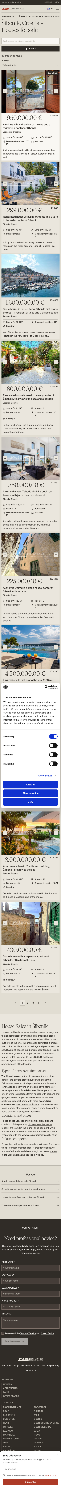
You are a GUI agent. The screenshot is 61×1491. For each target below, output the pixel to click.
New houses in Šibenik (27, 1104)
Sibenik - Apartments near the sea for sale (23, 1189)
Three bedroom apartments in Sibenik (21, 1205)
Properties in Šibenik (12, 1144)
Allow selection (30, 793)
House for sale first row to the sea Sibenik (22, 1197)
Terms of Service (28, 1333)
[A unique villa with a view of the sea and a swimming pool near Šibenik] (30, 115)
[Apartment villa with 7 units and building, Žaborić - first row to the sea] (30, 855)
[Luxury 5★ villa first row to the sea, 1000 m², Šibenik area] (30, 671)
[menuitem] (12, 2)
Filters (32, 48)
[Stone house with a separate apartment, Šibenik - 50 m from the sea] (30, 947)
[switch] (53, 745)
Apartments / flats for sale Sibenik (18, 1181)
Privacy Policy (47, 1333)
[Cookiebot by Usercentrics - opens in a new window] (45, 687)
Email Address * (10, 1288)
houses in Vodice (34, 1155)
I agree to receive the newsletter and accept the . (31, 1475)
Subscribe (30, 1482)
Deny (30, 802)
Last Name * (7, 1275)
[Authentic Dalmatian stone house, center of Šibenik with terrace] (30, 578)
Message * (6, 1314)
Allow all (30, 784)
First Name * (8, 1262)
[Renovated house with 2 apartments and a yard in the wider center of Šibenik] (30, 207)
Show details (45, 775)
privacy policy (50, 1475)
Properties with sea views (14, 1135)
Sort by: (5, 60)
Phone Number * (10, 1301)
